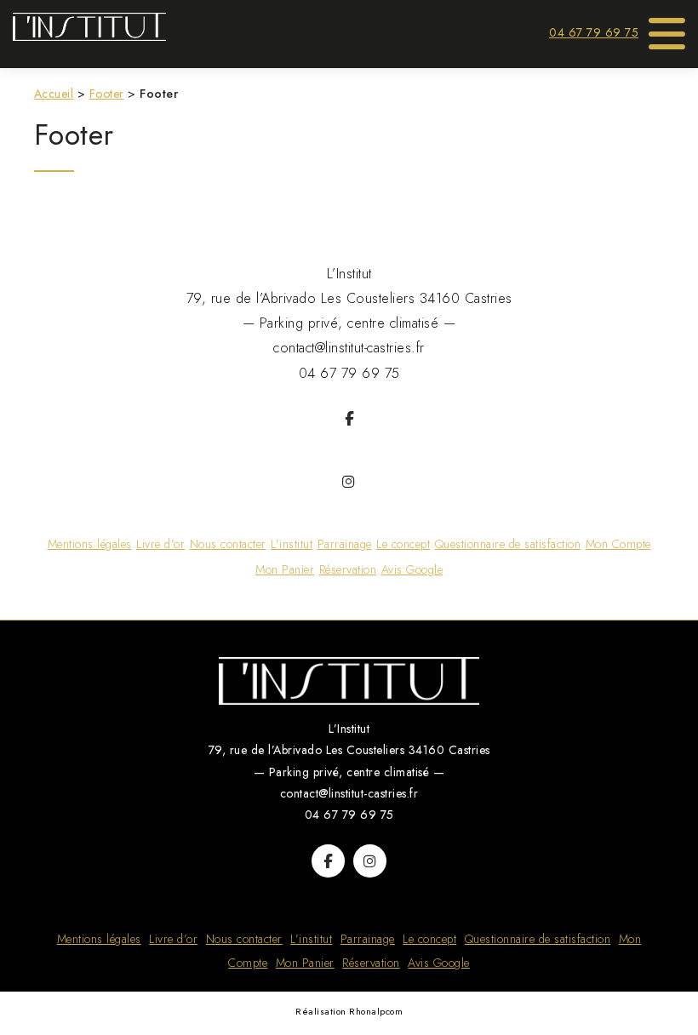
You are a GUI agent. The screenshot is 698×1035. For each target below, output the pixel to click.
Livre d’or (160, 543)
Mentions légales (90, 543)
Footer (106, 93)
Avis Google (412, 569)
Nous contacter (228, 543)
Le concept (403, 543)
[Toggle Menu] (667, 28)
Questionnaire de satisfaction (508, 543)
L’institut (291, 543)
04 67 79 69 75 (593, 32)
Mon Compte (618, 543)
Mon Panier (284, 569)
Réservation (348, 569)
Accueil (54, 93)
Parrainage (345, 543)
